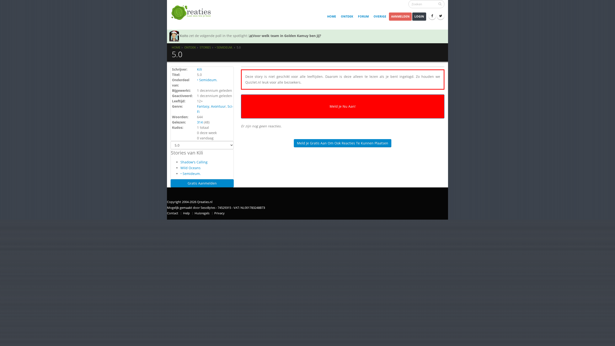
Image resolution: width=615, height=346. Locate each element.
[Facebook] (432, 15)
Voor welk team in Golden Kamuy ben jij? (287, 35)
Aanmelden (400, 16)
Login (419, 16)
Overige (380, 16)
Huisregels (202, 213)
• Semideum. (224, 47)
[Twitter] (440, 15)
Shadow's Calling (194, 162)
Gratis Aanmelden (202, 183)
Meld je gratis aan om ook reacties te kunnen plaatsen (342, 143)
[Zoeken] (440, 4)
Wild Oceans (190, 168)
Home (331, 16)
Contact (172, 213)
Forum (363, 16)
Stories (205, 47)
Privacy (219, 213)
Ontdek (347, 16)
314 (200, 122)
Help (186, 213)
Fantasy (203, 106)
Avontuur (218, 106)
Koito (184, 35)
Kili (199, 69)
